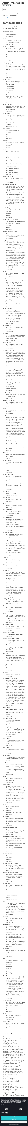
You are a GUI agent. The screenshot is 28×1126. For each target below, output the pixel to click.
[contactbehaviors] (3, 18)
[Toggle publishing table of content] (7, 18)
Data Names (5, 15)
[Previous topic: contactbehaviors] (3, 18)
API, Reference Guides (12, 13)
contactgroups (13, 15)
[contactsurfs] (5, 18)
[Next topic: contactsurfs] (5, 18)
